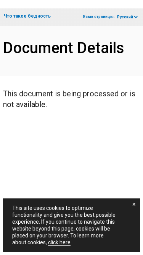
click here (59, 242)
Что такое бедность (27, 16)
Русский (125, 17)
